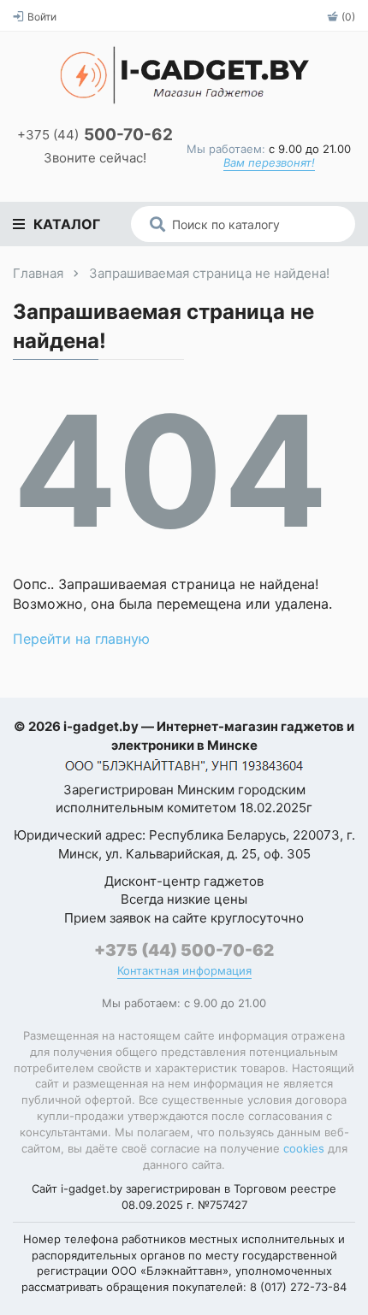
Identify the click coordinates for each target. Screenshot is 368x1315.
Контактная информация (184, 970)
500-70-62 (95, 135)
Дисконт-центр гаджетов (184, 881)
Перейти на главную (81, 638)
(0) (348, 16)
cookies (303, 1148)
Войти (41, 16)
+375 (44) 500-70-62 (184, 950)
